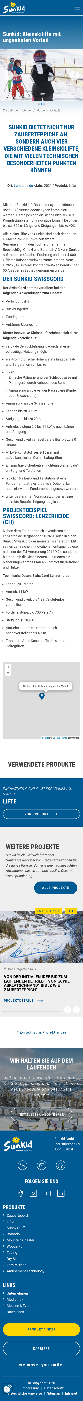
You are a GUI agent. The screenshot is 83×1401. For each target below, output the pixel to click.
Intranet (71, 1393)
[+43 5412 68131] (22, 1165)
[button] (9, 75)
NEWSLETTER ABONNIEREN (41, 1114)
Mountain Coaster (20, 1240)
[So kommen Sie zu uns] (60, 1165)
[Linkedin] (60, 1193)
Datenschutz (54, 1388)
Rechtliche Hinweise (26, 1393)
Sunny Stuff (16, 1228)
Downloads (15, 1312)
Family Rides (16, 1265)
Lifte (10, 1222)
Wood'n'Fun (15, 1246)
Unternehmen (17, 1293)
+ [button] (8, 667)
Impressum (30, 1388)
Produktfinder (41, 1329)
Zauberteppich (18, 1215)
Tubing (12, 1253)
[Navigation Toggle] (77, 8)
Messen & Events (20, 1306)
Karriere (41, 1349)
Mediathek (15, 1299)
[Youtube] (47, 1193)
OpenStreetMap (60, 737)
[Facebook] (21, 1193)
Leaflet (45, 737)
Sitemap (53, 1393)
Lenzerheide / (24, 186)
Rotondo (13, 1234)
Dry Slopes (15, 1259)
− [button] (8, 672)
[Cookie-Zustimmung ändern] (7, 1388)
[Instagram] (33, 1193)
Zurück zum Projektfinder (43, 1032)
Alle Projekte (55, 888)
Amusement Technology (25, 1271)
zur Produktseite (41, 814)
